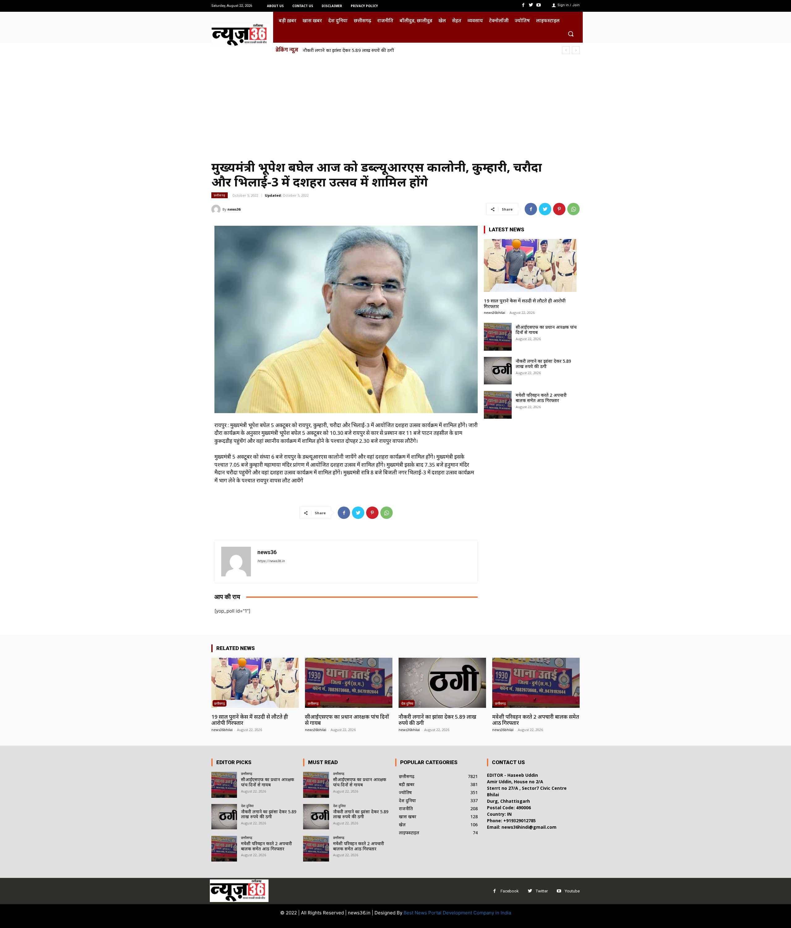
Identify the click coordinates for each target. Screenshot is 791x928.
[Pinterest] (559, 209)
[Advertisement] (395, 104)
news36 (233, 209)
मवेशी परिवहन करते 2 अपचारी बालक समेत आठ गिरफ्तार (354, 50)
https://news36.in (271, 561)
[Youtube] (539, 5)
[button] (571, 34)
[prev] (566, 50)
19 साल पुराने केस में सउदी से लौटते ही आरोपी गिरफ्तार (524, 303)
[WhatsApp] (573, 209)
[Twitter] (531, 5)
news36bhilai (494, 312)
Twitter (542, 891)
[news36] (216, 209)
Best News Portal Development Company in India (457, 913)
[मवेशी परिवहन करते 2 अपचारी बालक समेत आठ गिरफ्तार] (498, 405)
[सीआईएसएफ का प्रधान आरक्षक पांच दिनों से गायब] (498, 337)
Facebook (510, 891)
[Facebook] (523, 5)
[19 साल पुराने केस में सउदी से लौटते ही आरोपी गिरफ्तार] (530, 265)
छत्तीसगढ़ (219, 195)
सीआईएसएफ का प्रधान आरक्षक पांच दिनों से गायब (546, 329)
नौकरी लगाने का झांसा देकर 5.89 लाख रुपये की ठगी (543, 363)
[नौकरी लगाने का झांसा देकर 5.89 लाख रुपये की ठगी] (498, 371)
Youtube (572, 891)
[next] (576, 50)
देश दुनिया (407, 703)
